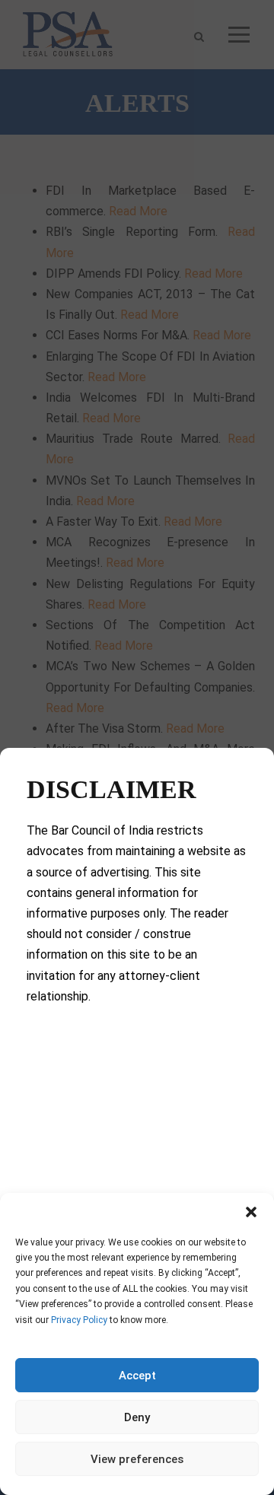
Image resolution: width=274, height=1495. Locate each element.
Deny (137, 1417)
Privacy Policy (79, 1320)
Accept (137, 1375)
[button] (251, 1212)
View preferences (137, 1459)
